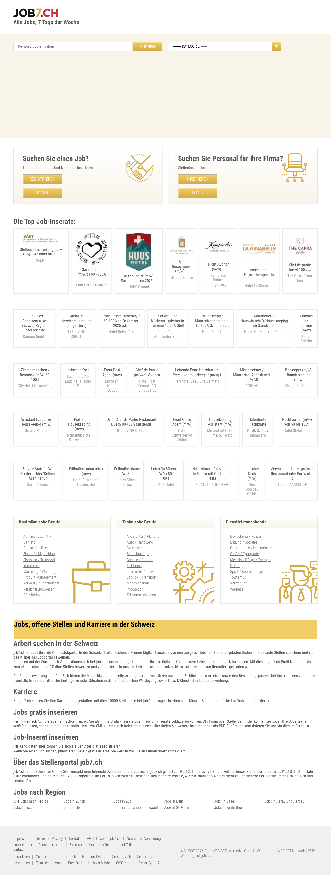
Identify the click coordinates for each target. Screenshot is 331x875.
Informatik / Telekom (142, 571)
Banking (29, 542)
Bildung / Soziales (243, 542)
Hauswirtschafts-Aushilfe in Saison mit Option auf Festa (211, 473)
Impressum (21, 838)
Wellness (236, 589)
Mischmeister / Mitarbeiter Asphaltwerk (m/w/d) (252, 375)
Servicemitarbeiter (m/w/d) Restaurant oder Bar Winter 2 (292, 473)
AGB (90, 838)
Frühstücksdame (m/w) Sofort (127, 471)
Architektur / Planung (143, 536)
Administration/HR (37, 536)
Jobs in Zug (123, 801)
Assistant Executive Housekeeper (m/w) (36, 421)
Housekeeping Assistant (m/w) (220, 421)
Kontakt (75, 838)
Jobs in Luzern (24, 807)
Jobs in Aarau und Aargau (284, 801)
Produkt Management (39, 577)
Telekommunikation (141, 595)
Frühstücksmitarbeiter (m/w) (86, 471)
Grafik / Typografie (244, 554)
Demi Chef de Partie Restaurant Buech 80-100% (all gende (131, 421)
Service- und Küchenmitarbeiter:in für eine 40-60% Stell (167, 321)
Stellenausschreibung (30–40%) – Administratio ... (41, 255)
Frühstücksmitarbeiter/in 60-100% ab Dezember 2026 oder (121, 321)
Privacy (57, 838)
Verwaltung (238, 583)
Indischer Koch (77, 370)
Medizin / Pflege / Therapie (250, 560)
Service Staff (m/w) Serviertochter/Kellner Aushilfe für (37, 473)
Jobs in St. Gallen (177, 807)
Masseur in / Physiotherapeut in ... (259, 278)
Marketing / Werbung (39, 571)
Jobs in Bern (173, 801)
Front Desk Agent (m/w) (112, 372)
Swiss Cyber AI (149, 863)
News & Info (101, 863)
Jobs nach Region (101, 845)
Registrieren (42, 179)
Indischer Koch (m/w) (252, 473)
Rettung (236, 565)
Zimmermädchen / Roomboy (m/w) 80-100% (35, 375)
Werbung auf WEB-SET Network (281, 851)
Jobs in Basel (224, 801)
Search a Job (147, 856)
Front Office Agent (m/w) (182, 421)
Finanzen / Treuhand (39, 560)
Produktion (135, 589)
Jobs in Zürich (74, 801)
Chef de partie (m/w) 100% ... (300, 273)
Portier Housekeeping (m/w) (79, 424)
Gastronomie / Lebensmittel (251, 548)
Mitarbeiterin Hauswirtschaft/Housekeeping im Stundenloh (264, 321)
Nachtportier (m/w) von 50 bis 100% (297, 421)
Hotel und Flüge (94, 856)
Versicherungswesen (38, 589)
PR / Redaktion (34, 595)
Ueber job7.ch (110, 838)
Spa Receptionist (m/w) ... (182, 270)
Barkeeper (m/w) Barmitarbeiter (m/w (298, 375)
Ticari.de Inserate (49, 863)
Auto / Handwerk (140, 542)
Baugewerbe (136, 548)
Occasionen (44, 856)
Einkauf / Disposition (39, 554)
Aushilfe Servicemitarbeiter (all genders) (76, 321)
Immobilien (31, 565)
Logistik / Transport (142, 577)
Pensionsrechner (50, 845)
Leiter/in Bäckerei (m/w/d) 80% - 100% (165, 473)
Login (42, 192)
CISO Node (124, 863)
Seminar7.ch (121, 856)
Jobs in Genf (73, 807)
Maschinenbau (138, 583)
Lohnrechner (22, 845)
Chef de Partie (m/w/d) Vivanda (147, 372)
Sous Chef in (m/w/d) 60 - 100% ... (91, 277)
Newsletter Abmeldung (144, 838)
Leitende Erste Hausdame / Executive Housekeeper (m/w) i (196, 372)
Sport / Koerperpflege (246, 571)
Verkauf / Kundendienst (41, 583)
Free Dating (77, 863)
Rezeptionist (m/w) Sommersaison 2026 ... (139, 281)
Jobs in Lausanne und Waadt (136, 807)
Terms (41, 838)
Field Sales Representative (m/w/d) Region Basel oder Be (34, 323)
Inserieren (197, 179)
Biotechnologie (138, 554)
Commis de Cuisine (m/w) (306, 323)
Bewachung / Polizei (245, 536)
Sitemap (76, 845)
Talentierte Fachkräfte (257, 421)
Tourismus (238, 577)
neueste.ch (21, 863)
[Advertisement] (165, 95)
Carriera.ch (67, 856)
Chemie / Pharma (140, 560)
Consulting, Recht (36, 548)
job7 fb (126, 845)
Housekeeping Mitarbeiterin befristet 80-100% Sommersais (212, 321)
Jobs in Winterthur (228, 807)
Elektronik (134, 565)
